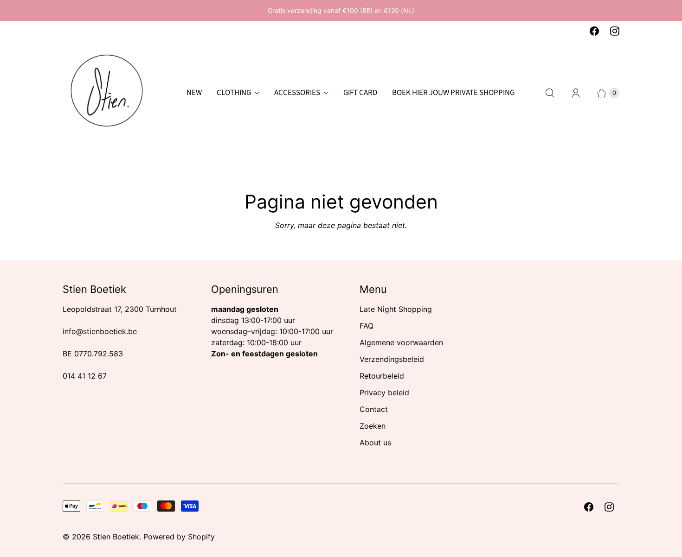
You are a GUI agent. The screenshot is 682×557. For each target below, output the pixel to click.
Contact (374, 409)
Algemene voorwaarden (401, 342)
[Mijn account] (576, 93)
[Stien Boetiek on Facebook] (594, 31)
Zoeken (373, 425)
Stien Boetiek (116, 536)
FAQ (366, 325)
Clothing (234, 92)
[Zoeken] (550, 93)
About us (375, 442)
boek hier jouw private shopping (453, 92)
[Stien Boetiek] (107, 93)
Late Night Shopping (396, 309)
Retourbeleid (382, 375)
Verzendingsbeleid (392, 359)
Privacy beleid (384, 392)
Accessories (297, 92)
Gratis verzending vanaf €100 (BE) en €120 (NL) (341, 10)
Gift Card (360, 92)
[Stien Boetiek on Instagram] (615, 31)
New (194, 92)
